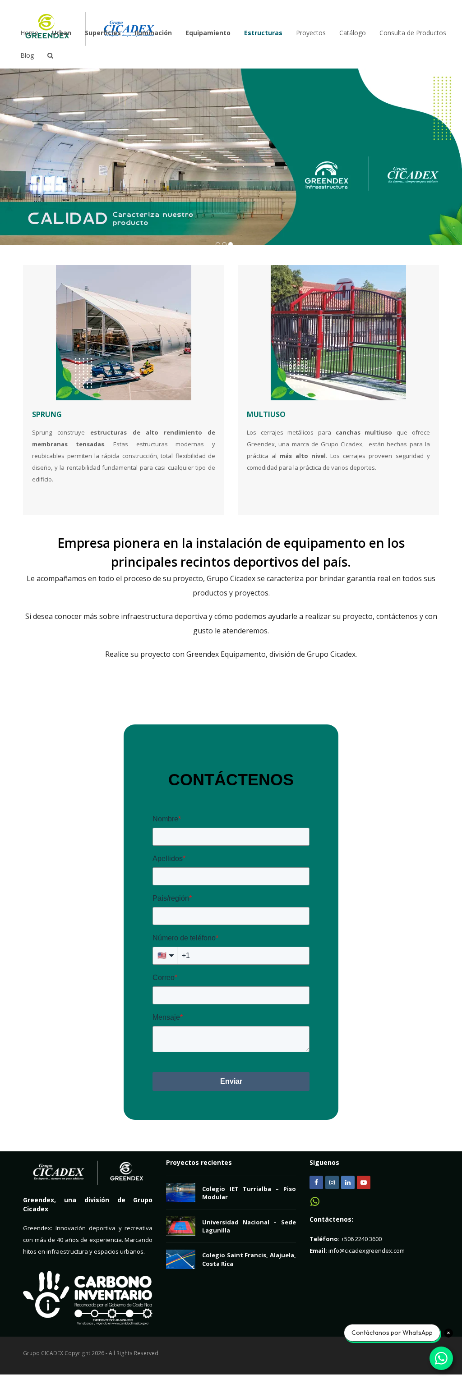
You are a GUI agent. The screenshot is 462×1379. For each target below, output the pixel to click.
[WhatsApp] (315, 1204)
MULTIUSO (266, 414)
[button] (7, 156)
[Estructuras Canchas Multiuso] (338, 332)
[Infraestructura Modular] (123, 332)
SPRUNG (47, 414)
